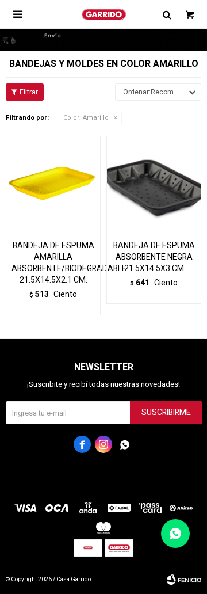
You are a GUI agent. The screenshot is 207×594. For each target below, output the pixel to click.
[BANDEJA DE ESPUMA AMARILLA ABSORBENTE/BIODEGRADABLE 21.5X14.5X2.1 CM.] (53, 183)
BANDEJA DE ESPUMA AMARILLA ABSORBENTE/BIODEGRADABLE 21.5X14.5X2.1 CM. (53, 263)
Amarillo (86, 118)
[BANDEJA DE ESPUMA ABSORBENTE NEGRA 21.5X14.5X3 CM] (153, 183)
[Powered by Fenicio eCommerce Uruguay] (184, 579)
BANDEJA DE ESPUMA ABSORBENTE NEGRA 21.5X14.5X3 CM (154, 257)
